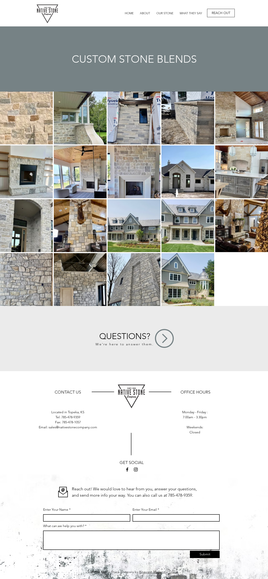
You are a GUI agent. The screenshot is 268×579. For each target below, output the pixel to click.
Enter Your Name (55, 509)
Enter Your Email (145, 509)
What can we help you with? (63, 526)
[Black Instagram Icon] (135, 469)
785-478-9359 (70, 417)
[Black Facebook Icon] (127, 469)
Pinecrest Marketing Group (158, 572)
